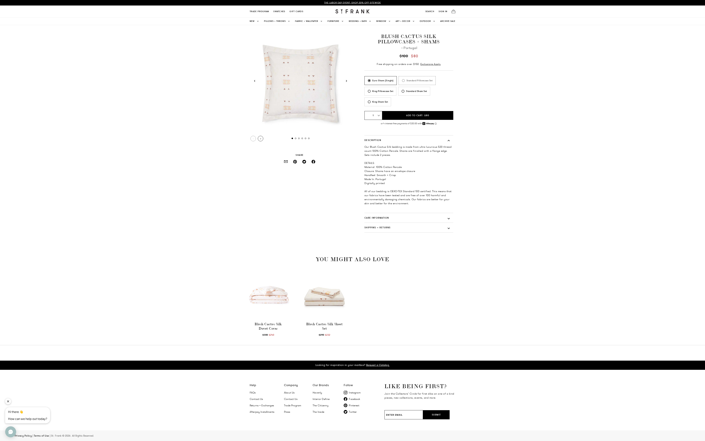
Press (287, 411)
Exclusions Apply (430, 64)
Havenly (317, 392)
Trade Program (259, 11)
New (252, 21)
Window (381, 21)
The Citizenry (320, 405)
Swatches (279, 11)
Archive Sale (447, 21)
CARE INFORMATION (376, 217)
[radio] (380, 80)
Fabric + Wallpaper (306, 21)
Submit (436, 414)
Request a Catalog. (378, 365)
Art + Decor (403, 21)
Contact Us (256, 399)
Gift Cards (296, 11)
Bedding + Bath (358, 21)
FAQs (253, 392)
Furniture (333, 21)
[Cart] (452, 11)
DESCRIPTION (372, 140)
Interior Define (321, 399)
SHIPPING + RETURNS (377, 227)
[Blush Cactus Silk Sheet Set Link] (324, 294)
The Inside (318, 411)
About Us (289, 392)
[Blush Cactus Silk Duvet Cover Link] (268, 294)
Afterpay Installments (262, 411)
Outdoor (425, 21)
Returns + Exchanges (262, 405)
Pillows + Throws (275, 21)
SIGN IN (443, 11)
